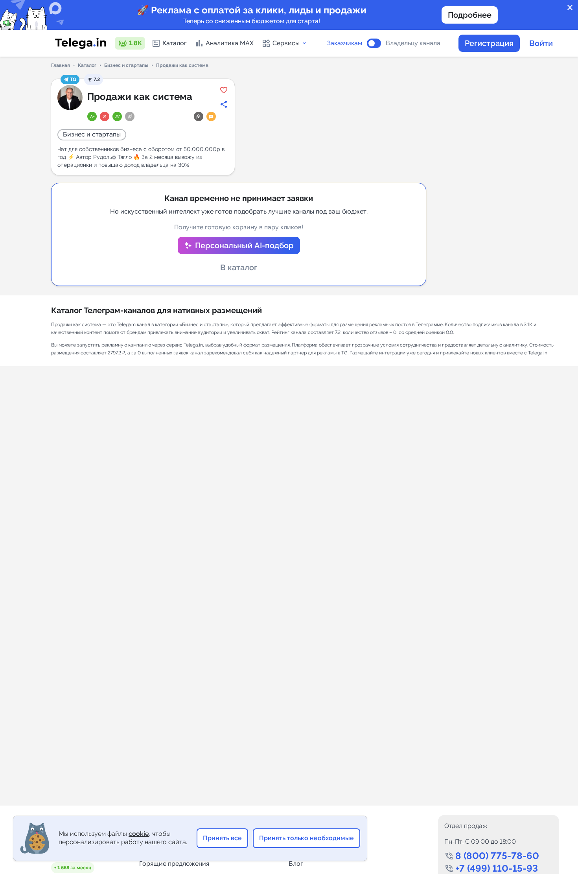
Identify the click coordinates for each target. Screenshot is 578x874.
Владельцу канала (413, 43)
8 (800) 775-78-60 (497, 855)
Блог (296, 863)
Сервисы (286, 43)
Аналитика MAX (230, 43)
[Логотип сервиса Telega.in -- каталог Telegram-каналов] (80, 43)
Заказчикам (344, 43)
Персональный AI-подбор (244, 245)
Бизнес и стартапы (126, 65)
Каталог (174, 43)
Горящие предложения (174, 863)
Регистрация (489, 43)
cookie (139, 833)
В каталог (238, 267)
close (570, 8)
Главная (60, 65)
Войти (541, 43)
